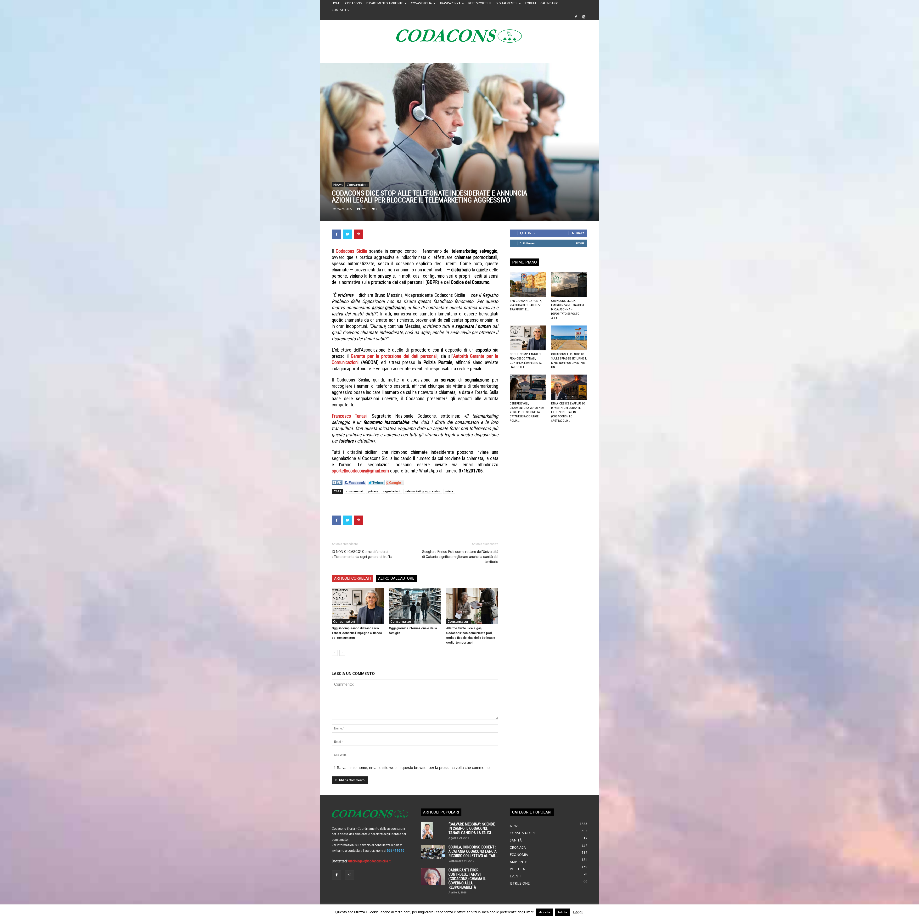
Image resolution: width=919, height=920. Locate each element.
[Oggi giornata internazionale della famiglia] (415, 606)
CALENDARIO (549, 3)
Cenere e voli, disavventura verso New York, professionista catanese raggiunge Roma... (527, 412)
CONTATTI (339, 10)
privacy (373, 491)
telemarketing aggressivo (422, 491)
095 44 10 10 (395, 850)
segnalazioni (391, 491)
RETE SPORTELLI (479, 3)
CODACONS (353, 3)
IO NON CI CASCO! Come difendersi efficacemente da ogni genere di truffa (362, 554)
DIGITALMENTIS (506, 3)
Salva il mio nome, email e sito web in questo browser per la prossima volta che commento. (414, 768)
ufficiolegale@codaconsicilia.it (369, 861)
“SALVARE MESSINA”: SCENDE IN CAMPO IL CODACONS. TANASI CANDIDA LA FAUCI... (471, 828)
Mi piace (578, 233)
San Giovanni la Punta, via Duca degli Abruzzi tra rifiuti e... (526, 305)
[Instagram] (583, 16)
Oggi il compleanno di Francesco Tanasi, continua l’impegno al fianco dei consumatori (357, 633)
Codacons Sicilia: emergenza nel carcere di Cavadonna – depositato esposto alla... (568, 309)
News (338, 184)
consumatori (354, 491)
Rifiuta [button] (562, 912)
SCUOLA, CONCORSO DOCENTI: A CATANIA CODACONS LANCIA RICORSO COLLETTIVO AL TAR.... (473, 851)
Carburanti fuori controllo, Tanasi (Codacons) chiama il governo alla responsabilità (467, 879)
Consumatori (357, 184)
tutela (449, 491)
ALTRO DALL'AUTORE (396, 578)
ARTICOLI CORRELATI (352, 578)
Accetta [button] (544, 912)
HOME (336, 3)
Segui (580, 243)
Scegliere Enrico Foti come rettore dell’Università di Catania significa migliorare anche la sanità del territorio (460, 557)
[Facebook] (575, 16)
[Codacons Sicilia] (459, 36)
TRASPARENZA (450, 3)
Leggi (578, 912)
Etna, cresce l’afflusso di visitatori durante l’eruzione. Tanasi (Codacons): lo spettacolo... (568, 412)
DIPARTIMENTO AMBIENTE (384, 3)
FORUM (530, 3)
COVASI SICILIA (421, 3)
